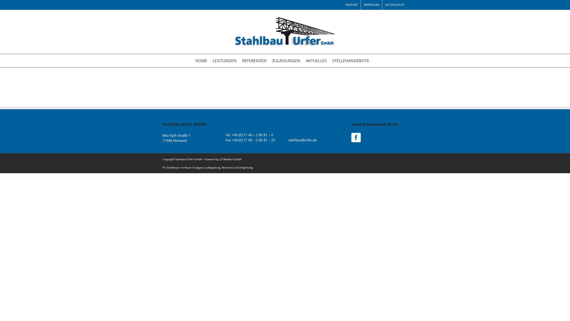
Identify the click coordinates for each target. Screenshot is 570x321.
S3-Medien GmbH (231, 159)
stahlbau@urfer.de (302, 140)
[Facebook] (356, 137)
